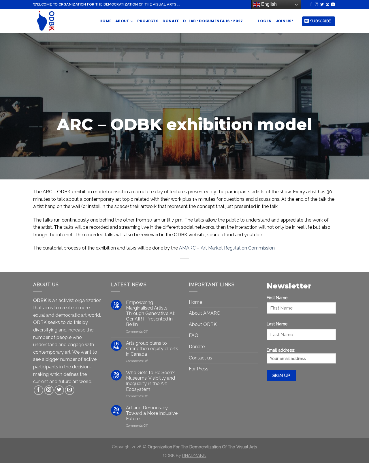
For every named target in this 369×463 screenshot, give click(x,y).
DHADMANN (194, 455)
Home (105, 20)
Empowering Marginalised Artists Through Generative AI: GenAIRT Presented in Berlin (150, 313)
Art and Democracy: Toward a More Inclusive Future (152, 413)
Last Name (277, 323)
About (122, 20)
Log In (265, 20)
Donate (171, 20)
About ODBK (203, 324)
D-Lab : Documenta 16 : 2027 (213, 20)
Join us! (284, 20)
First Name (277, 297)
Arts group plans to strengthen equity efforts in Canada (152, 348)
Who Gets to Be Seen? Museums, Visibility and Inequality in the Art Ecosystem (150, 381)
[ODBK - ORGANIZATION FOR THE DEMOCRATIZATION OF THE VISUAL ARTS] (62, 21)
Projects (148, 20)
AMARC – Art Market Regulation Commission (227, 248)
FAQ (193, 335)
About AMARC (204, 313)
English (268, 4)
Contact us (200, 358)
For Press (198, 369)
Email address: (281, 350)
